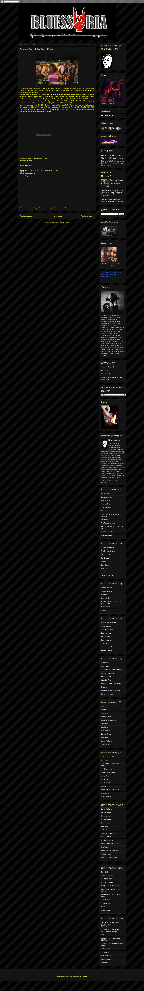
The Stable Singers (107, 548)
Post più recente (26, 216)
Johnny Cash (105, 776)
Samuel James (106, 677)
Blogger (84, 976)
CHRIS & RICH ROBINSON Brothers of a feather (110, 930)
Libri (122, 163)
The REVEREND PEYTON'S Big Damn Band (111, 378)
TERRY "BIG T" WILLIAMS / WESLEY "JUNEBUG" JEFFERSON (110, 924)
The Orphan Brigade (108, 551)
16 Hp (103, 907)
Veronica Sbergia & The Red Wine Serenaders (110, 602)
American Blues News (108, 367)
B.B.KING (104, 872)
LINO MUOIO (105, 910)
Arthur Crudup (106, 650)
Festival (104, 161)
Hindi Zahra (105, 568)
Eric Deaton (105, 730)
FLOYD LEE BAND (107, 882)
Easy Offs (104, 706)
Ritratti (108, 163)
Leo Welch (104, 561)
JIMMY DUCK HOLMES (109, 900)
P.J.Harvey (104, 935)
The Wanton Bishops (108, 575)
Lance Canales (106, 554)
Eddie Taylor (105, 501)
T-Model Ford (106, 744)
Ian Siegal (104, 595)
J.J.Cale (104, 830)
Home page (57, 216)
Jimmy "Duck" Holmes (108, 833)
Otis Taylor (105, 847)
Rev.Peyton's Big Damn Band (111, 683)
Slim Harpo (105, 565)
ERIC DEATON (106, 956)
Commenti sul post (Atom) (60, 222)
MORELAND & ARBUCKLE (110, 886)
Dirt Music (104, 760)
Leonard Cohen (106, 497)
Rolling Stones (106, 494)
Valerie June (105, 636)
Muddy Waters (106, 717)
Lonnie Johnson (106, 797)
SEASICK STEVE (107, 875)
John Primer (105, 666)
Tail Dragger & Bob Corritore (111, 670)
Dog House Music (106, 374)
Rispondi (28, 176)
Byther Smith (106, 812)
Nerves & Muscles (107, 673)
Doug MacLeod (106, 640)
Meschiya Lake (106, 511)
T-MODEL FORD (106, 879)
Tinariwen (104, 724)
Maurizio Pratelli (30, 171)
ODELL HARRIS (106, 959)
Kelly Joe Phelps (106, 680)
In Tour (29, 160)
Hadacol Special (106, 504)
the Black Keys (106, 769)
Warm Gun (105, 793)
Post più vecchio (87, 216)
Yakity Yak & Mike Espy (109, 858)
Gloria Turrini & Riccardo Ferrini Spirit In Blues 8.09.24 (113, 200)
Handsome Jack (106, 591)
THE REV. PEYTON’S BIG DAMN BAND (112, 944)
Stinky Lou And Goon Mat (110, 851)
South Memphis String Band (111, 790)
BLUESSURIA (115, 440)
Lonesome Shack (106, 588)
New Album (107, 155)
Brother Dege (106, 633)
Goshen (103, 786)
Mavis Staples (106, 626)
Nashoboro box (106, 607)
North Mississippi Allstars (110, 844)
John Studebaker (107, 629)
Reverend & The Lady (108, 623)
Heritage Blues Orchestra (110, 690)
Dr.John (104, 687)
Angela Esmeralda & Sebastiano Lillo (112, 527)
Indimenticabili (119, 161)
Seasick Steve (106, 734)
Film (116, 163)
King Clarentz (106, 837)
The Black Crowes (107, 757)
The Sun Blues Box (107, 647)
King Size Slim (106, 598)
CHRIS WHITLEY (107, 952)
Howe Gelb (104, 713)
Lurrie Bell (105, 663)
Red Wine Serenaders (108, 720)
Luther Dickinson (107, 532)
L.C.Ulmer (104, 727)
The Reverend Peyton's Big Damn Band (112, 764)
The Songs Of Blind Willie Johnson (110, 515)
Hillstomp (104, 370)
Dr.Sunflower (106, 819)
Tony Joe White (106, 507)
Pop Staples (105, 558)
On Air (116, 158)
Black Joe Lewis (106, 741)
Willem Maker (106, 854)
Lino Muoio (104, 520)
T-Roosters (105, 572)
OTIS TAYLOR (106, 903)
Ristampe (106, 165)
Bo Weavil (104, 779)
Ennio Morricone (107, 535)
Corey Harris (106, 643)
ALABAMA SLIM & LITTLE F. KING (111, 895)
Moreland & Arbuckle (108, 772)
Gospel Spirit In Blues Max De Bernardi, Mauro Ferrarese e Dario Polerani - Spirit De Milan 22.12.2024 (112, 193)
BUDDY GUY (105, 963)
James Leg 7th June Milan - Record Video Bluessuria (117, 182)
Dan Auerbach (106, 816)
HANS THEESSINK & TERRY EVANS (110, 890)
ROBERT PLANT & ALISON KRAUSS (110, 939)
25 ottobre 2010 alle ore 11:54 (48, 171)
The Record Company (108, 523)
